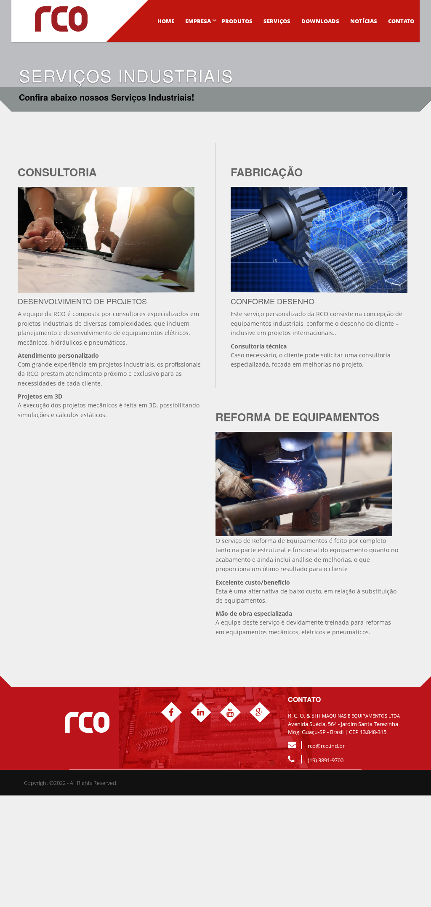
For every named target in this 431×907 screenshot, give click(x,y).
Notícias (363, 21)
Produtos (237, 21)
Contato (401, 21)
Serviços (276, 21)
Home (165, 21)
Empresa (198, 21)
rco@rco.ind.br (326, 746)
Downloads (320, 21)
